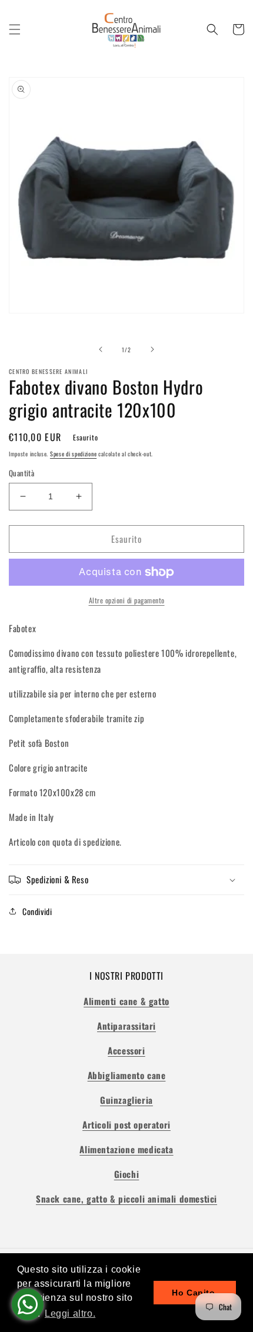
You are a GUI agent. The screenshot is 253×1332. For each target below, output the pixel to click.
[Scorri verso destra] (152, 349)
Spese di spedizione (73, 453)
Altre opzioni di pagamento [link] (127, 600)
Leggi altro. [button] (70, 1313)
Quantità (21, 473)
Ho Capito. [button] (195, 1292)
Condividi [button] (37, 911)
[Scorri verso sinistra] (101, 349)
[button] (15, 29)
